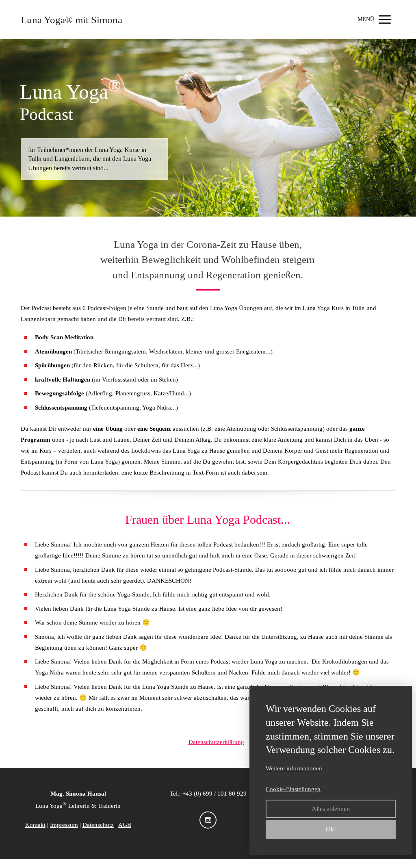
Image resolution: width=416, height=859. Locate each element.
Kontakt (35, 825)
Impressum (64, 825)
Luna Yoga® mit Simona (71, 20)
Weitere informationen (294, 768)
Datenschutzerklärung (216, 742)
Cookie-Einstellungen (293, 789)
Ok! (331, 829)
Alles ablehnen (331, 808)
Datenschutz (98, 825)
